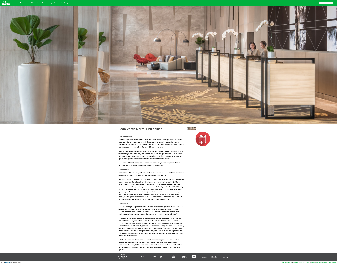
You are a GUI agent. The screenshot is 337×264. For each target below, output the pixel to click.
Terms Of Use (327, 262)
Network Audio (24, 3)
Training (49, 3)
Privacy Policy (319, 262)
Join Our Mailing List (287, 262)
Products (15, 3)
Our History (64, 3)
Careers (308, 262)
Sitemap (334, 262)
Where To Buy (35, 3)
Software (295, 262)
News (43, 3)
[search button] (334, 2)
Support (56, 3)
